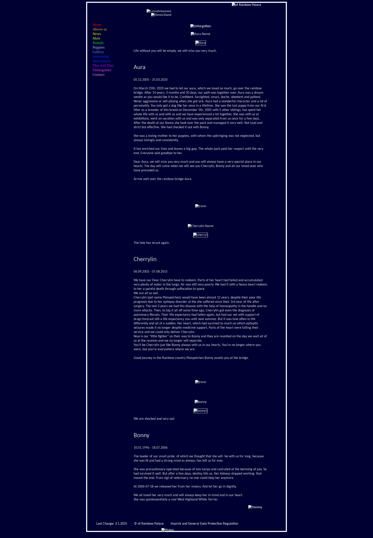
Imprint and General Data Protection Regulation (204, 523)
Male (96, 38)
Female (98, 43)
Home (97, 25)
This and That (103, 65)
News (97, 34)
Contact (98, 75)
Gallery (98, 52)
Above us (100, 29)
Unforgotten (102, 70)
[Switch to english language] (159, 11)
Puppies (99, 47)
